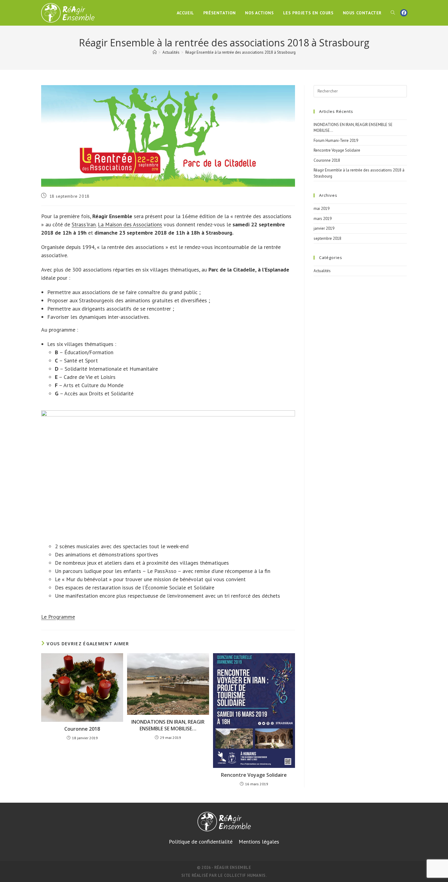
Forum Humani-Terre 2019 (336, 140)
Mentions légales (259, 841)
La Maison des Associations (130, 224)
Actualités (322, 270)
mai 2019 (321, 208)
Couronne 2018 (82, 728)
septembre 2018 (327, 238)
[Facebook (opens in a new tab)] (403, 12)
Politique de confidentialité (201, 841)
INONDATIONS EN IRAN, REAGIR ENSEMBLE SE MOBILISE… (167, 725)
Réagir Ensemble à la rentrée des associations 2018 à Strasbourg (240, 52)
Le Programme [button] (58, 616)
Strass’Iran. (84, 224)
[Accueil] (155, 52)
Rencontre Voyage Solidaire (254, 775)
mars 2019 (323, 218)
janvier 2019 (324, 228)
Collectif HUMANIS (245, 875)
